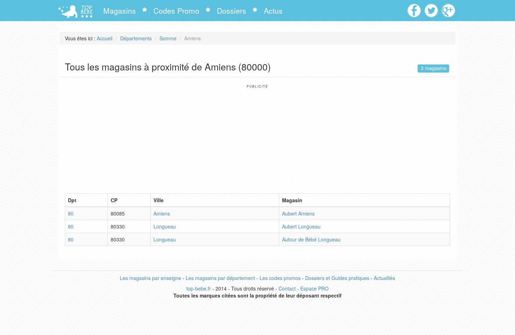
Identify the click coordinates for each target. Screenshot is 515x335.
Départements (136, 38)
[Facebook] (415, 8)
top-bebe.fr (198, 288)
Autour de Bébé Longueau (311, 239)
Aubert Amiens (298, 213)
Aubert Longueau (301, 226)
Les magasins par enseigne (150, 277)
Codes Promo (176, 10)
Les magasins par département (220, 277)
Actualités (384, 277)
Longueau (164, 226)
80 (71, 213)
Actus (273, 10)
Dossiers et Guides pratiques (337, 277)
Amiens (161, 213)
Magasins (119, 10)
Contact (287, 288)
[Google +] (449, 8)
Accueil (104, 38)
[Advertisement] (257, 137)
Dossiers (231, 10)
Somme (168, 38)
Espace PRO (314, 288)
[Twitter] (432, 8)
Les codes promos (280, 277)
